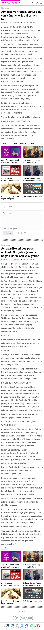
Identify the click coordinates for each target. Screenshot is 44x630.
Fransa (14, 143)
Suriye (32, 143)
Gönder (8, 233)
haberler (23, 143)
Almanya (5, 143)
